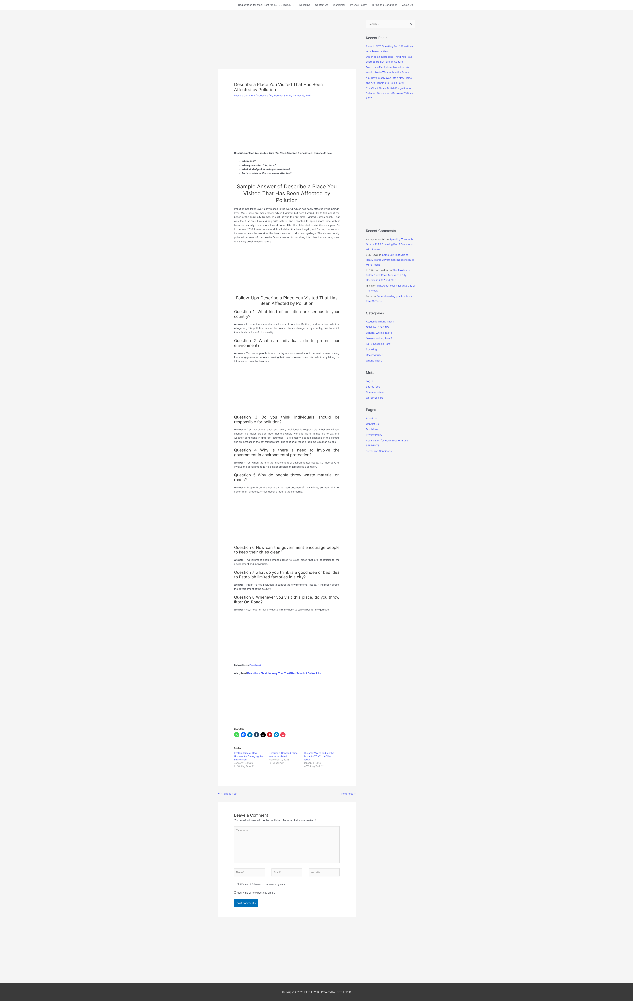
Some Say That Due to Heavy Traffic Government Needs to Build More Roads (390, 259)
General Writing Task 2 (379, 338)
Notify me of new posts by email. (256, 892)
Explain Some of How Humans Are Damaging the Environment (248, 756)
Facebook (255, 665)
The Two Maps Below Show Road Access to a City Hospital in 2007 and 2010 (388, 275)
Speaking (304, 4)
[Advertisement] (287, 44)
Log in (369, 381)
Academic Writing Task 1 (380, 321)
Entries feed (373, 386)
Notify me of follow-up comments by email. (262, 884)
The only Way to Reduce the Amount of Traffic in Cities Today (319, 756)
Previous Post (227, 793)
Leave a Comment (244, 95)
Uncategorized (374, 355)
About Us (407, 4)
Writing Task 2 (374, 360)
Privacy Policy (358, 4)
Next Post (348, 793)
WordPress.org (374, 397)
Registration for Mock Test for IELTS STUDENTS (266, 4)
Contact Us (321, 4)
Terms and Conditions (384, 4)
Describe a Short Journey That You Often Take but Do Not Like (284, 673)
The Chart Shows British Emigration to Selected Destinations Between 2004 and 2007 (390, 93)
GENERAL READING (377, 327)
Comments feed (375, 392)
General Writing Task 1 (379, 332)
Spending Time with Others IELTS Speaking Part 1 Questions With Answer (389, 244)
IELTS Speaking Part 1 (379, 343)
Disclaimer (339, 4)
